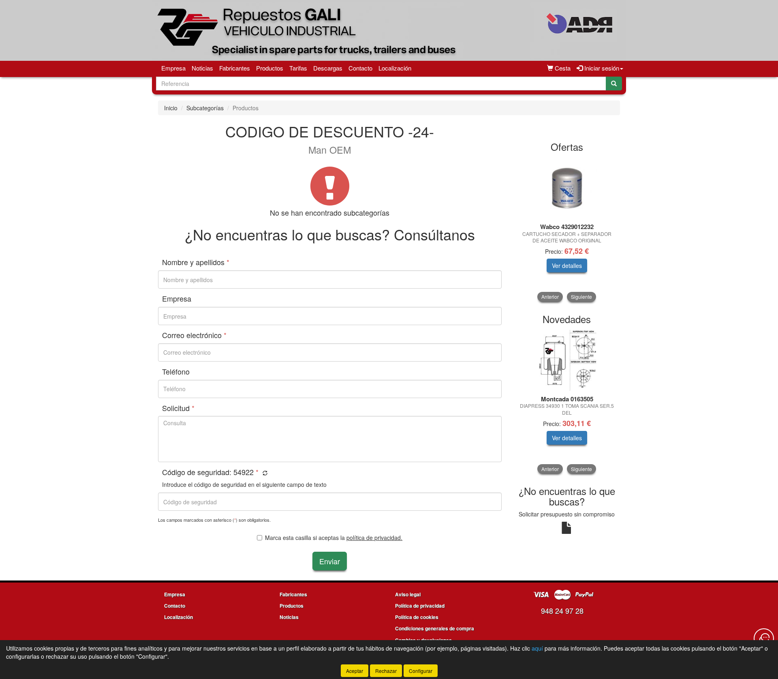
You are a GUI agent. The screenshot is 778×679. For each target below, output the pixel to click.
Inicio (170, 108)
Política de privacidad (420, 605)
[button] (264, 472)
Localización (394, 68)
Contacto (360, 68)
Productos (269, 68)
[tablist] (567, 229)
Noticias (202, 68)
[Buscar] (614, 83)
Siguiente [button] (581, 296)
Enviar (329, 561)
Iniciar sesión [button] (601, 68)
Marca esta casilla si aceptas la (333, 537)
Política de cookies (416, 617)
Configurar (420, 670)
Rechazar (386, 670)
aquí (537, 648)
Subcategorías (205, 108)
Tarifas (298, 68)
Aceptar (354, 670)
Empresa (173, 68)
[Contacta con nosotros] (764, 638)
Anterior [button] (550, 296)
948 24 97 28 (562, 610)
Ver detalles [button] (567, 265)
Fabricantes (234, 68)
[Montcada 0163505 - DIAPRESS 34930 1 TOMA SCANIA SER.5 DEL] (567, 360)
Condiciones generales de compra (434, 628)
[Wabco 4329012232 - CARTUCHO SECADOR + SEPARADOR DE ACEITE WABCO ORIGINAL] (567, 188)
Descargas (327, 68)
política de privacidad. (374, 537)
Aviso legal (408, 594)
